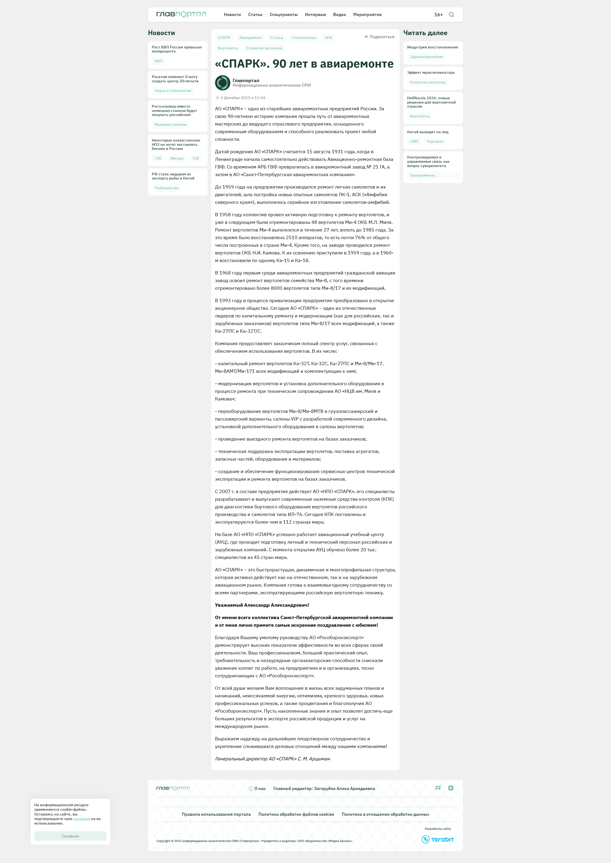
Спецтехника (304, 37)
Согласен (70, 836)
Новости (232, 14)
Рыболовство (167, 187)
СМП (414, 141)
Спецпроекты (284, 14)
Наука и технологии (173, 90)
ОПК (328, 37)
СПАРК (224, 37)
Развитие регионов (264, 48)
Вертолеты (228, 48)
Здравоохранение (426, 56)
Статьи (255, 14)
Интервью (315, 14)
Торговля (435, 141)
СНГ (196, 158)
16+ (438, 14)
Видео (339, 14)
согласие (82, 818)
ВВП (159, 60)
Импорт (177, 158)
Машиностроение (171, 124)
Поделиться (382, 36)
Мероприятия (367, 14)
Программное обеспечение (422, 176)
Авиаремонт (250, 37)
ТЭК (158, 158)
